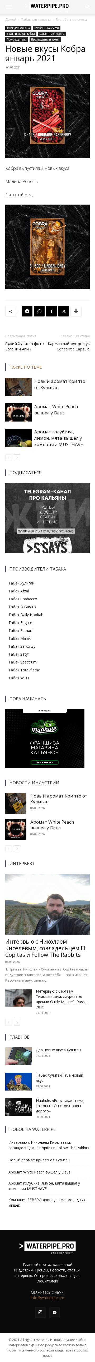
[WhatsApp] (39, 311)
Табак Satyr (18, 654)
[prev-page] (8, 457)
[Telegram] (27, 311)
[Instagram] (40, 1312)
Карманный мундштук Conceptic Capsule (69, 346)
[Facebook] (51, 311)
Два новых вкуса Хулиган (58, 1049)
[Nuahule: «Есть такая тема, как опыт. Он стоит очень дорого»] (18, 1107)
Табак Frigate (20, 622)
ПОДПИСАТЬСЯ (26, 473)
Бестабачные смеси (71, 19)
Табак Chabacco (22, 598)
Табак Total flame (24, 669)
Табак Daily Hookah (25, 614)
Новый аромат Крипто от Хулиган (58, 799)
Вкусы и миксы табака (21, 34)
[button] (9, 7)
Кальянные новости (52, 34)
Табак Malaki (19, 638)
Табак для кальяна (36, 19)
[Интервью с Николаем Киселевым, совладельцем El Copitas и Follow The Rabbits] (47, 904)
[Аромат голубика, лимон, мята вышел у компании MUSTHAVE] (18, 438)
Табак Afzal (18, 590)
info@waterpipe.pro (47, 1297)
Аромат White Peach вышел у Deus (56, 409)
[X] (63, 311)
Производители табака (45, 39)
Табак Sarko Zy (21, 646)
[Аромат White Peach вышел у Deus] (18, 412)
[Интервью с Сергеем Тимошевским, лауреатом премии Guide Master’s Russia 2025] (18, 998)
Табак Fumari (20, 630)
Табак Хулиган (21, 583)
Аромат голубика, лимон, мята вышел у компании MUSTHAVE (58, 438)
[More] (76, 311)
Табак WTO (18, 677)
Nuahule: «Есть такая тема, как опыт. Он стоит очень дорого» (60, 1105)
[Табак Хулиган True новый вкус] (18, 1082)
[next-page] (17, 457)
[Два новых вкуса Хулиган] (18, 1056)
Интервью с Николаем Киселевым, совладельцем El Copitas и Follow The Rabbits (45, 948)
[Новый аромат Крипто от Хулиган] (18, 387)
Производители (17, 39)
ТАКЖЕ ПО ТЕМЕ (26, 367)
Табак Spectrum (22, 662)
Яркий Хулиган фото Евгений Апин (24, 346)
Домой (10, 19)
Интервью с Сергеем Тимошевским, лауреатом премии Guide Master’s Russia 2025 (62, 999)
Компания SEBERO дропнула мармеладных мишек (46, 1202)
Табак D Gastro (22, 606)
